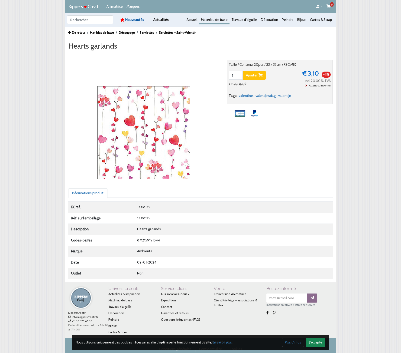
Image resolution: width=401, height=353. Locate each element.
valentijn (284, 96)
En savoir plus (222, 342)
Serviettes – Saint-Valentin (177, 32)
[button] (319, 6)
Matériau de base (214, 20)
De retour (78, 32)
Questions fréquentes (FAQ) (180, 319)
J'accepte (315, 342)
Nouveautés (134, 20)
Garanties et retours (175, 313)
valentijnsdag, (265, 96)
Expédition (168, 300)
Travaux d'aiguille (244, 20)
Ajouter (252, 75)
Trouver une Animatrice (230, 294)
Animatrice (115, 6)
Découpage (127, 32)
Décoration (269, 20)
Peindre (288, 20)
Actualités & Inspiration (124, 294)
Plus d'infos (293, 342)
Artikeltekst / (139, 55)
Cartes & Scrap (321, 20)
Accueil (192, 20)
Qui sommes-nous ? (175, 294)
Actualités (161, 20)
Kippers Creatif (84, 6)
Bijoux (301, 20)
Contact (166, 307)
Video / (104, 55)
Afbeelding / (82, 55)
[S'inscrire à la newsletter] (312, 298)
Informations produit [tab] (87, 193)
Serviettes (147, 32)
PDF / (119, 55)
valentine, (246, 96)
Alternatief (164, 55)
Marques (133, 6)
